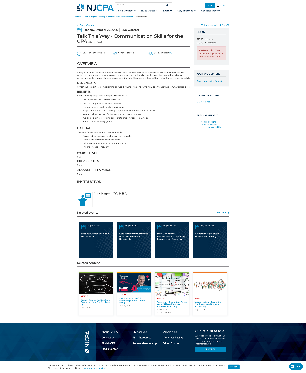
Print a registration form (208, 81)
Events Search (86, 25)
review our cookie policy (93, 368)
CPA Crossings (203, 102)
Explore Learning (98, 17)
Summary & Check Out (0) (216, 25)
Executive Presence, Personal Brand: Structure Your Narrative (133, 236)
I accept (233, 367)
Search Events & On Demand (120, 17)
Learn (86, 17)
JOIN (210, 5)
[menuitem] (126, 10)
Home (78, 17)
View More (221, 212)
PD (170, 53)
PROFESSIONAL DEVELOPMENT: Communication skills (211, 125)
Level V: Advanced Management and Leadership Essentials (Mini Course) (171, 236)
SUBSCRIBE (210, 349)
